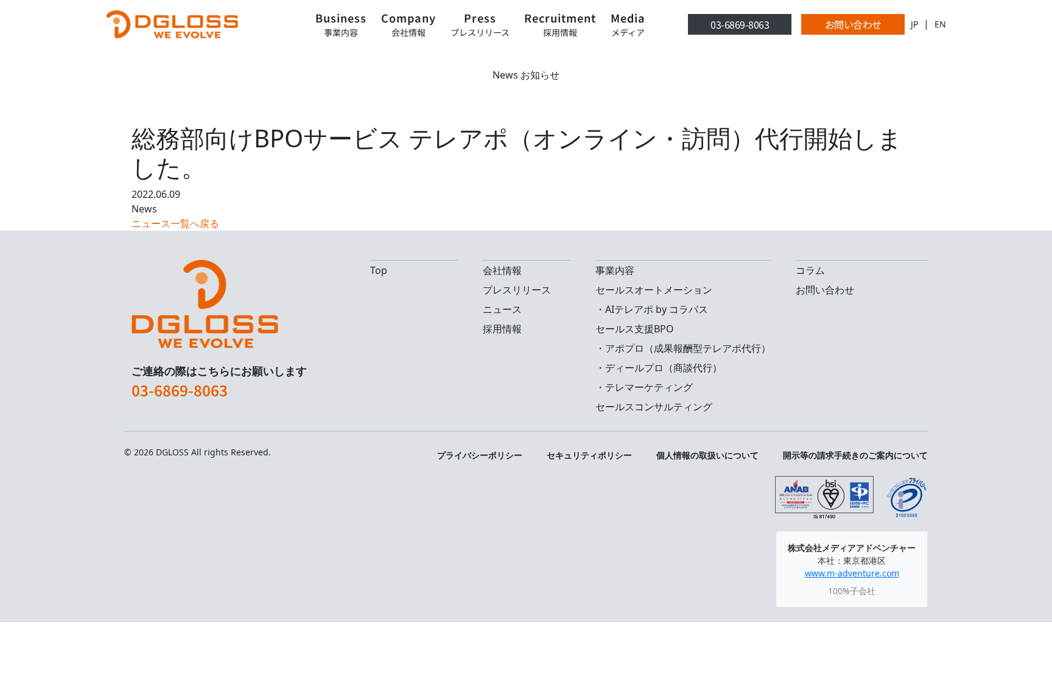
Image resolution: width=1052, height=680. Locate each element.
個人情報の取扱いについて (707, 455)
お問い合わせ (853, 24)
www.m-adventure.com (852, 573)
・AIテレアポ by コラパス (651, 309)
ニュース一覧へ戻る (175, 223)
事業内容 (614, 270)
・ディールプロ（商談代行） (658, 367)
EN (940, 24)
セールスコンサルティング (653, 406)
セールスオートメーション (653, 289)
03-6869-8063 (739, 24)
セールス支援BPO (634, 328)
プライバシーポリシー (479, 455)
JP (914, 24)
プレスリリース (517, 289)
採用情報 (502, 328)
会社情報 (502, 270)
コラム (810, 270)
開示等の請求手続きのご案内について (855, 455)
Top (378, 270)
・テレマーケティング (644, 387)
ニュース (502, 309)
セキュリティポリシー (589, 455)
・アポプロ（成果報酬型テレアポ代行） (683, 348)
